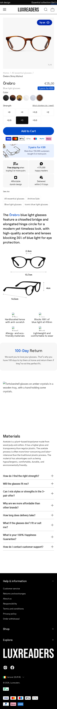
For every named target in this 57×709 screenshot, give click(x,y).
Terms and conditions (13, 608)
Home (6, 72)
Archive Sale (34, 198)
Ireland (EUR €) (14, 677)
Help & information (15, 581)
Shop (6, 628)
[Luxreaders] (28, 9)
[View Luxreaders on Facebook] (12, 667)
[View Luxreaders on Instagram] (5, 667)
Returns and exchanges (14, 593)
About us (7, 598)
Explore (8, 639)
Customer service (11, 588)
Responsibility (10, 603)
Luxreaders (15, 682)
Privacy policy (9, 613)
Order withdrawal (11, 618)
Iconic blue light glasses (36, 204)
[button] (45, 9)
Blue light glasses (13, 204)
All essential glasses (22, 72)
